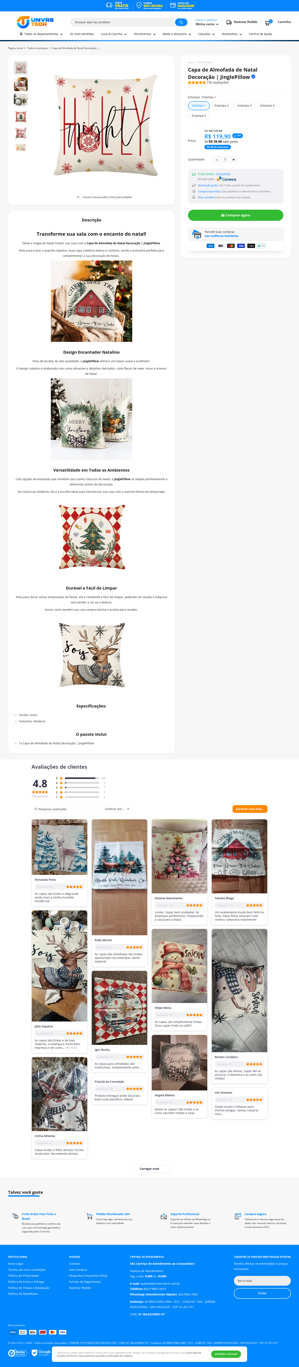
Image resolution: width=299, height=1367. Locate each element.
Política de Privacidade (23, 1276)
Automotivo (229, 34)
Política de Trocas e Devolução (28, 1288)
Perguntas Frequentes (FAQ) (88, 1276)
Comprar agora (238, 215)
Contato (74, 1264)
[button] (208, 83)
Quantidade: (196, 159)
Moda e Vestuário (175, 34)
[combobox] (117, 809)
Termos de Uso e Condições (27, 1270)
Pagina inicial (15, 48)
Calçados (204, 34)
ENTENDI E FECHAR (226, 1354)
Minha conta (205, 24)
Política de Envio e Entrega (26, 1282)
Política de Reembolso (23, 1294)
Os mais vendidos (82, 34)
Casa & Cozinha (111, 34)
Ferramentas (142, 34)
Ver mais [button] (71, 1048)
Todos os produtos (37, 48)
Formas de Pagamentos (85, 1282)
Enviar (262, 1293)
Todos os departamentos (41, 34)
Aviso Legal (15, 1264)
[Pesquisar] (181, 22)
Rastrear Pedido (80, 1288)
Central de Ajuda (260, 34)
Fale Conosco (78, 1270)
